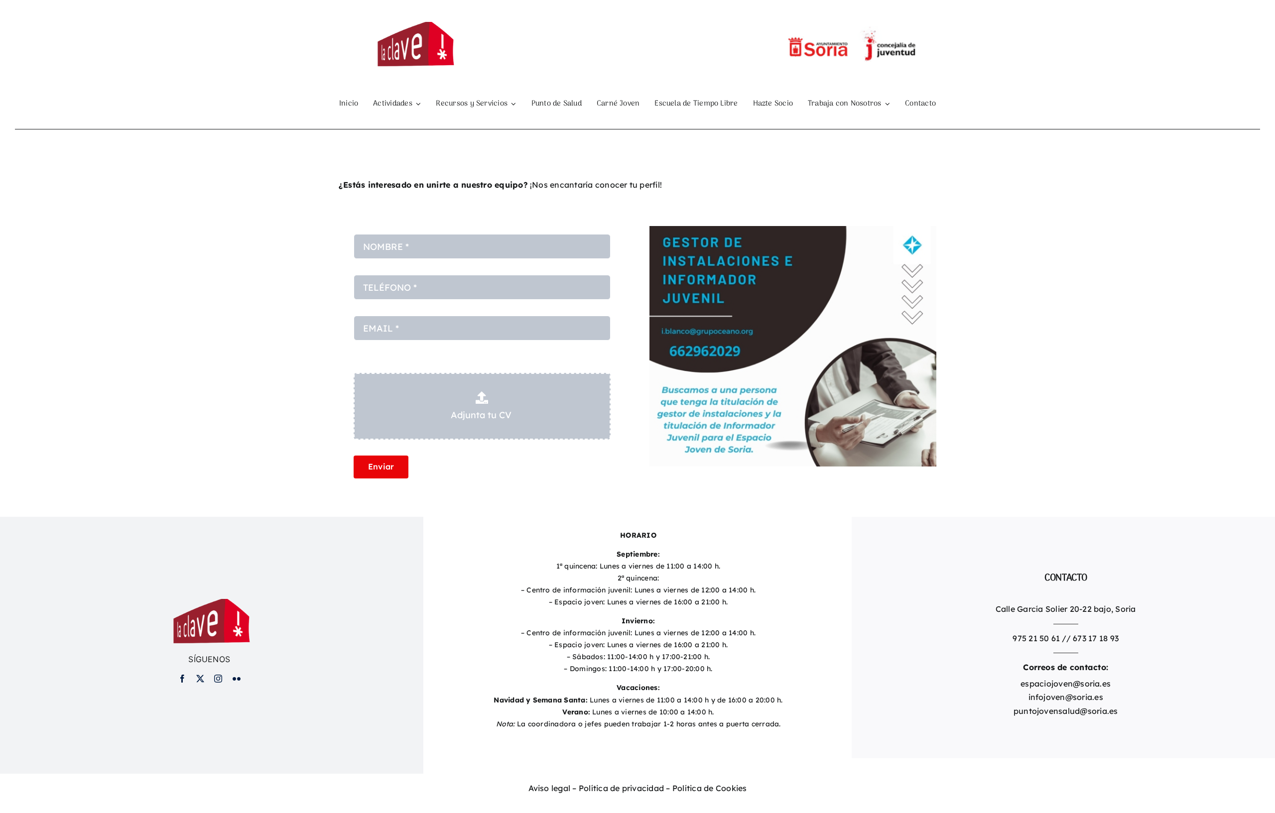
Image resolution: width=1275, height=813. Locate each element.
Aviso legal (549, 788)
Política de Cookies (709, 788)
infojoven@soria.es (1065, 697)
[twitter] (200, 679)
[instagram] (218, 679)
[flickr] (237, 679)
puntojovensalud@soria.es (1066, 711)
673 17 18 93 (1096, 638)
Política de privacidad (621, 788)
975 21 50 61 (1036, 638)
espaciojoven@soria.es (1065, 684)
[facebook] (182, 679)
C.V (360, 363)
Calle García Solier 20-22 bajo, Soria (1066, 609)
